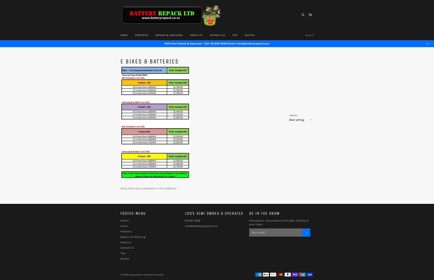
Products (141, 35)
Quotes (250, 35)
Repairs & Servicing (168, 35)
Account (309, 35)
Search (124, 220)
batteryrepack (136, 274)
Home (123, 35)
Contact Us (217, 35)
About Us (196, 35)
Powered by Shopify (153, 274)
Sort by (293, 115)
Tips (234, 35)
